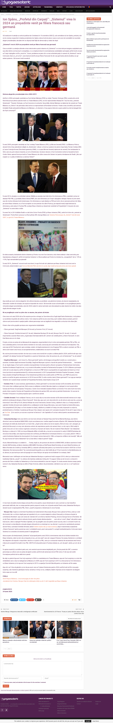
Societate (5, 637)
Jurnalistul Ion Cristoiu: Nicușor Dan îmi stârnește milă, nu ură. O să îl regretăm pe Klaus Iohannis (35, 581)
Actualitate (4, 11)
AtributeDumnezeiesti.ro (45, 703)
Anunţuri (27, 11)
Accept (88, 721)
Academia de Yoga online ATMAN (65, 708)
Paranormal (48, 7)
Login (71, 11)
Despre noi (35, 11)
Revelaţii (52, 11)
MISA (58, 11)
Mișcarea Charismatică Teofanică (65, 706)
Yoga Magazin (61, 701)
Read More (96, 721)
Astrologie (37, 7)
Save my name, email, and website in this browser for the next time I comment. (25, 682)
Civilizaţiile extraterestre (75, 7)
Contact (64, 11)
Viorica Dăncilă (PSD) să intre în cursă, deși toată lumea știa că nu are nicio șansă (49, 266)
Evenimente (44, 11)
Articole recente (90, 11)
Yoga (11, 7)
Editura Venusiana (61, 713)
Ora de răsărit (79, 11)
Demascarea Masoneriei (16, 11)
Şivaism (27, 7)
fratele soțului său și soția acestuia (45, 527)
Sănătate (59, 7)
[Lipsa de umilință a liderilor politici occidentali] (42, 630)
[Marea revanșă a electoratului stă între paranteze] (15, 630)
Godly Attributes (46, 706)
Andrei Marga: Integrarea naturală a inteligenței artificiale (19, 611)
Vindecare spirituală (44, 708)
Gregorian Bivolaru (62, 703)
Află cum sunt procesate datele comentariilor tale (42, 690)
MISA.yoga (41, 710)
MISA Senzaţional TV (44, 701)
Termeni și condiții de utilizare (84, 701)
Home (4, 7)
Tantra (18, 7)
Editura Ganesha (61, 710)
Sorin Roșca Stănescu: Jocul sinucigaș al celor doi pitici (21, 578)
